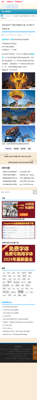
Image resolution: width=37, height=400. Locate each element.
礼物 (9, 288)
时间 (4, 282)
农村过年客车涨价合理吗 (10, 307)
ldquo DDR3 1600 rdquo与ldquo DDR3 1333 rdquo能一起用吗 (28, 181)
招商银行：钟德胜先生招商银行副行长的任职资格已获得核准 (19, 322)
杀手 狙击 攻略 (7, 325)
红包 (14, 288)
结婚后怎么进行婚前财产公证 (11, 172)
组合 (18, 288)
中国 (13, 273)
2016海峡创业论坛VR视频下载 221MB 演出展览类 (11, 184)
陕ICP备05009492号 (25, 351)
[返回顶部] (35, 357)
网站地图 (12, 351)
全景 (30, 272)
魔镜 (24, 295)
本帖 (29, 282)
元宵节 (24, 273)
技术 (19, 279)
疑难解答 (17, 351)
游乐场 (23, 148)
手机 (14, 279)
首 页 (2, 1)
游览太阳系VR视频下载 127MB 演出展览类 (15, 319)
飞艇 (11, 39)
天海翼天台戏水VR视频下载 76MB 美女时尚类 (17, 156)
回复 (27, 144)
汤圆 (12, 285)
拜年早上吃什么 (7, 328)
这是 (15, 295)
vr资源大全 (9, 1)
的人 (28, 285)
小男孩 (18, 360)
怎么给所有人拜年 (25, 172)
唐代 (19, 276)
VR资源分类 (18, 1)
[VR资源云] (18, 6)
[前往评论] (35, 352)
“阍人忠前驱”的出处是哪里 (10, 313)
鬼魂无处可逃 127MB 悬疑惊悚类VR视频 (15, 334)
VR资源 (8, 35)
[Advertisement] (18, 381)
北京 (14, 276)
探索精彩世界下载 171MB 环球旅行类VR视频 (16, 331)
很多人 (5, 279)
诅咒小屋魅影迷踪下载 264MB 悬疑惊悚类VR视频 (28, 178)
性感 (10, 279)
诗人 (31, 292)
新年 (29, 279)
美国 (22, 288)
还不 (9, 295)
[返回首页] (35, 348)
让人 (27, 292)
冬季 (9, 276)
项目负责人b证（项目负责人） (28, 175)
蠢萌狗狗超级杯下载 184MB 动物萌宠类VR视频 (11, 178)
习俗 (18, 273)
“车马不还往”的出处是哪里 (10, 310)
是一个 (24, 282)
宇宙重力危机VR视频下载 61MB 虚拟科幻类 (11, 175)
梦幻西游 (6, 285)
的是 (4, 288)
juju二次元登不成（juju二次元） (28, 184)
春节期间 (16, 282)
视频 (20, 291)
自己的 (6, 291)
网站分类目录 (28, 349)
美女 (27, 288)
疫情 (22, 285)
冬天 (4, 276)
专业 (8, 273)
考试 (32, 288)
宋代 (24, 276)
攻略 (23, 279)
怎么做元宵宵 (7, 316)
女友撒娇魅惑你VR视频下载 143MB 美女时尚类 (11, 181)
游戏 (17, 285)
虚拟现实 (13, 292)
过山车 (4, 295)
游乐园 (4, 39)
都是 (19, 295)
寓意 (29, 276)
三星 (4, 273)
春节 (9, 281)
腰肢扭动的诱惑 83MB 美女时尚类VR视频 (20, 162)
